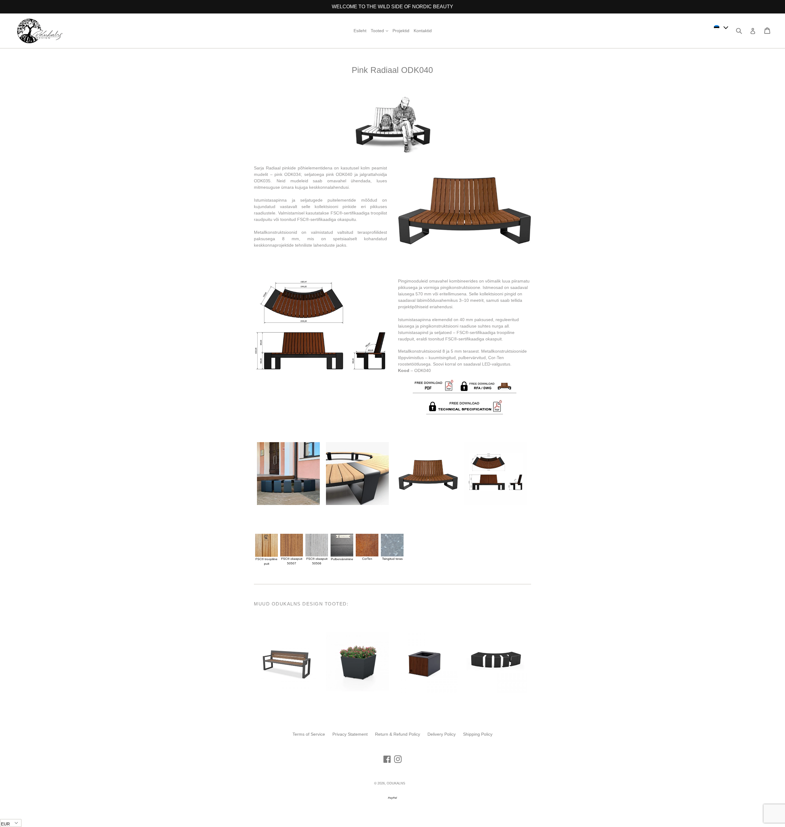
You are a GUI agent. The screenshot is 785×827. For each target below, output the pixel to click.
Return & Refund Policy (397, 734)
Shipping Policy (477, 734)
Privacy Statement (350, 734)
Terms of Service (309, 734)
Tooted (380, 30)
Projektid (400, 30)
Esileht (360, 30)
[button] (721, 27)
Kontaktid (423, 30)
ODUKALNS (396, 783)
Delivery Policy (441, 734)
